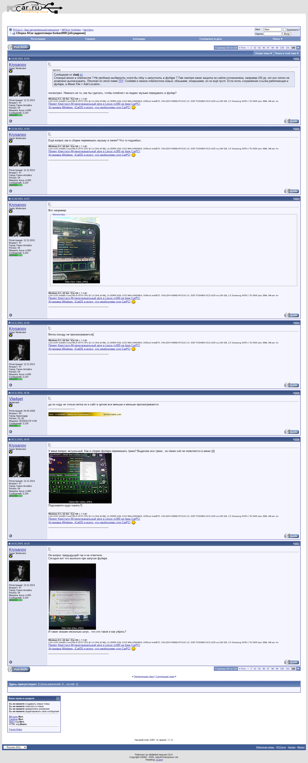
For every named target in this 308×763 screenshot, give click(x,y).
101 (288, 47)
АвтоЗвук (88, 30)
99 (277, 47)
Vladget (16, 399)
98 (272, 47)
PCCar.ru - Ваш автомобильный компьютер (36, 30)
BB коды (13, 716)
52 (255, 47)
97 (268, 47)
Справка (90, 39)
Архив (291, 747)
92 (259, 47)
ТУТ (120, 81)
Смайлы (13, 719)
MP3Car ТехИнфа (71, 30)
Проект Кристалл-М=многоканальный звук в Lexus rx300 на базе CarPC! (94, 103)
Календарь (139, 39)
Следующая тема (165, 676)
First (242, 47)
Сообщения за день (210, 39)
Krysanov (17, 64)
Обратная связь (265, 747)
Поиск (276, 39)
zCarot (159, 759)
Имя (257, 29)
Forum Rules (15, 729)
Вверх (301, 747)
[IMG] (12, 721)
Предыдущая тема (144, 676)
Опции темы (262, 53)
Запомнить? (293, 30)
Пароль (259, 34)
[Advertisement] (56, 20)
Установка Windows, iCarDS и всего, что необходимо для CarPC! (89, 107)
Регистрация (38, 39)
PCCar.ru (281, 747)
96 (264, 47)
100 (282, 47)
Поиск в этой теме (285, 53)
